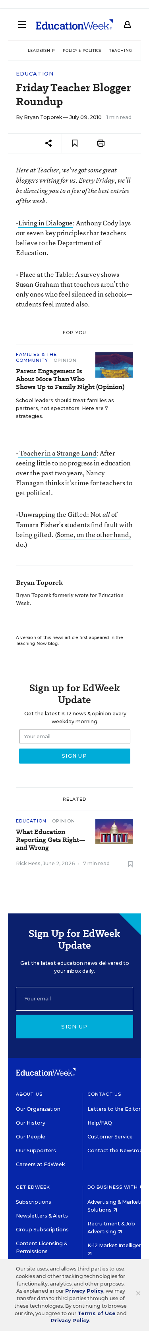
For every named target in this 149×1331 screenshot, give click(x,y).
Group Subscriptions (42, 1230)
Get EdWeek (33, 1187)
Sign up (74, 1026)
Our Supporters (36, 1150)
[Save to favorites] (75, 143)
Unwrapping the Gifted (52, 514)
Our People (30, 1137)
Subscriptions (33, 1202)
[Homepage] (74, 24)
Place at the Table (45, 274)
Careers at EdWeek (40, 1164)
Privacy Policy (84, 1291)
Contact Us (104, 1094)
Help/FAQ (99, 1123)
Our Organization (38, 1109)
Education (35, 74)
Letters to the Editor (114, 1109)
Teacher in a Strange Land (57, 453)
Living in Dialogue (45, 222)
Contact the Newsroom (117, 1150)
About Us (29, 1094)
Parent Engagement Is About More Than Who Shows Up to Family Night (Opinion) (70, 379)
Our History (30, 1123)
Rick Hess (28, 863)
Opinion (65, 360)
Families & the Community (36, 357)
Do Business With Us (117, 1187)
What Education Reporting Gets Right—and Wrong (50, 840)
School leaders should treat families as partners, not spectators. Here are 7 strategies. (65, 408)
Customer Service (110, 1137)
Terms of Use (96, 1313)
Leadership (41, 50)
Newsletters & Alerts (42, 1216)
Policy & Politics (82, 50)
